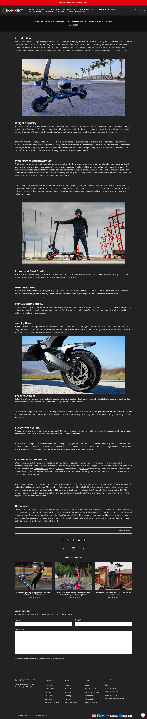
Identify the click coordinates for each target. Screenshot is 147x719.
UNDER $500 (49, 686)
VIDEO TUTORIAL (110, 688)
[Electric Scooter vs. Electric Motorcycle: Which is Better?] (83, 549)
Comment (20, 629)
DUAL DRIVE (48, 699)
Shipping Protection (92, 692)
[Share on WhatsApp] (84, 540)
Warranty (88, 686)
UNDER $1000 (49, 689)
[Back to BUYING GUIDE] (73, 549)
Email (78, 620)
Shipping (68, 696)
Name (18, 620)
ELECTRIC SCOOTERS (36, 9)
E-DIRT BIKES (54, 9)
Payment (68, 699)
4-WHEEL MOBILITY (87, 9)
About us (68, 686)
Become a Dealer (71, 702)
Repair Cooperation (77, 12)
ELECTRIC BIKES (69, 9)
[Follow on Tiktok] (31, 687)
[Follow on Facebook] (16, 687)
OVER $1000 (49, 692)
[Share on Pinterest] (73, 540)
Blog (106, 685)
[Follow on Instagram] (23, 687)
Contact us (69, 689)
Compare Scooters (111, 692)
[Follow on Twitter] (20, 687)
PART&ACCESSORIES (107, 9)
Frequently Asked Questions (114, 699)
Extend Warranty (91, 689)
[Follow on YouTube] (27, 687)
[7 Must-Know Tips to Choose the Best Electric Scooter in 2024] (63, 549)
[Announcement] (73, 2)
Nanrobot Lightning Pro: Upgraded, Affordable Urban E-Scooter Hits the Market (33, 594)
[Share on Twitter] (68, 540)
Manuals (68, 692)
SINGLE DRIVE (49, 696)
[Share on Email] (79, 540)
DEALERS (61, 12)
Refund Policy (89, 696)
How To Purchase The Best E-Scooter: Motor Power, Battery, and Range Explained (73, 594)
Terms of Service (91, 702)
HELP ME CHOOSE (34, 12)
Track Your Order (111, 695)
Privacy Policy (89, 699)
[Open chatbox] (143, 715)
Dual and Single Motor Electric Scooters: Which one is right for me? (113, 594)
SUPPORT (49, 12)
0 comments (124, 530)
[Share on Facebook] (62, 540)
